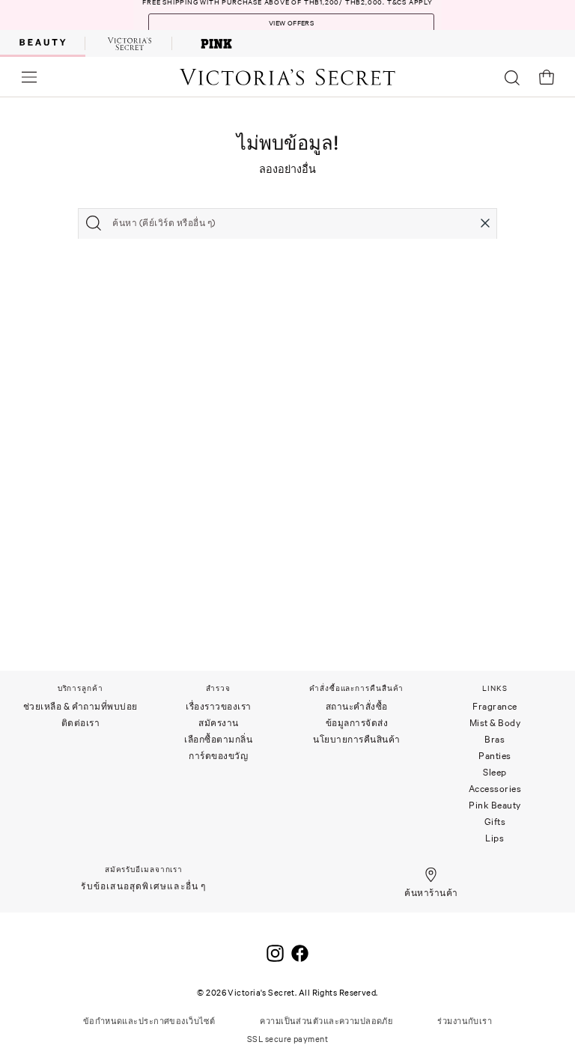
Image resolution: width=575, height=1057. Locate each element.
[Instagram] (275, 950)
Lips (494, 838)
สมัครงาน (218, 722)
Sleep (495, 772)
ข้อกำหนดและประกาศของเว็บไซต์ (149, 1021)
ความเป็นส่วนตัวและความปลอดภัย (326, 1021)
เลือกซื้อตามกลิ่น (218, 739)
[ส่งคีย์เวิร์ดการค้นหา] (94, 223)
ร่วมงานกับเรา (464, 1021)
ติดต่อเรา (80, 722)
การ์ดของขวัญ (218, 755)
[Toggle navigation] (29, 76)
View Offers (291, 23)
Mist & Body (495, 722)
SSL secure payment (287, 1039)
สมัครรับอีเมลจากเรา (144, 869)
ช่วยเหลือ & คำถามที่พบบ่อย (80, 706)
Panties (494, 755)
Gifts (495, 821)
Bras (494, 739)
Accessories (495, 788)
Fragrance (494, 706)
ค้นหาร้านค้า (430, 892)
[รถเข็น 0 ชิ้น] (546, 77)
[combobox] (287, 223)
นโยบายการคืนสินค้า (357, 739)
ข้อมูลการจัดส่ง (357, 722)
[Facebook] (299, 950)
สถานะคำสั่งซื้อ (357, 706)
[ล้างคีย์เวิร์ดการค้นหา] (485, 223)
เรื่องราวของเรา (219, 706)
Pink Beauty (495, 805)
